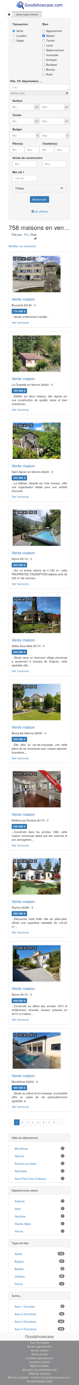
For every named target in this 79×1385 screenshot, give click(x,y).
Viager (20, 40)
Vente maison (23, 299)
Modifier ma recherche (22, 246)
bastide (19, 1269)
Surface (17, 101)
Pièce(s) (17, 143)
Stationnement (55, 50)
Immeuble (52, 55)
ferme (19, 1284)
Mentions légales (18, 1377)
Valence (19, 1156)
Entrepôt (51, 60)
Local (49, 45)
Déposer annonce (39, 1373)
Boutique (51, 65)
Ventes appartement (39, 1346)
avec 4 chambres (25, 1329)
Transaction (20, 24)
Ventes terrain (39, 1354)
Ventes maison (40, 1350)
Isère (18, 1209)
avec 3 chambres (25, 1321)
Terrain (50, 40)
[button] (67, 93)
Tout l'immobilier (39, 1342)
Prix (26, 234)
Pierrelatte (21, 1171)
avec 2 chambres (25, 1314)
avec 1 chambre (25, 1306)
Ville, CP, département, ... (26, 81)
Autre (49, 74)
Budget (17, 129)
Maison (50, 36)
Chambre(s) (50, 143)
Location (21, 36)
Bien (45, 24)
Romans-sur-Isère (25, 1164)
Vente (19, 31)
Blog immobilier (39, 1366)
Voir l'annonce (20, 322)
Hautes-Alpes (23, 1224)
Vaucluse (20, 1216)
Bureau (50, 69)
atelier (18, 1254)
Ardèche (20, 1201)
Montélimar (21, 1148)
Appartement (54, 31)
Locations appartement (39, 1358)
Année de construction (27, 158)
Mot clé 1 (18, 172)
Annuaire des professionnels (39, 1369)
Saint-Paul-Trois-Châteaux (30, 1179)
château (20, 1276)
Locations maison (39, 1362)
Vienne (19, 1231)
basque (19, 1261)
